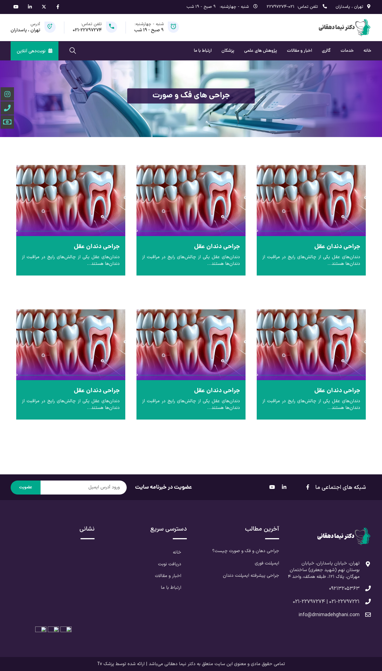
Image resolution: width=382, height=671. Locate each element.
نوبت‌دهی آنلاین (31, 51)
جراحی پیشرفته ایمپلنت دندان (251, 575)
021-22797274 (280, 7)
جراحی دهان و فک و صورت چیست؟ (245, 551)
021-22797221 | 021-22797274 (326, 602)
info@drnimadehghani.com (329, 615)
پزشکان (227, 51)
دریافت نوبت (169, 564)
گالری (326, 51)
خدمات (347, 51)
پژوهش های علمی (260, 51)
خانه (367, 51)
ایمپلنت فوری (267, 563)
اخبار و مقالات (299, 51)
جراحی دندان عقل (337, 247)
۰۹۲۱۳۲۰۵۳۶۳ (344, 588)
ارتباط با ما (203, 51)
